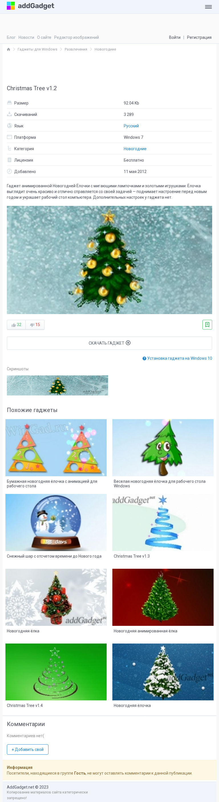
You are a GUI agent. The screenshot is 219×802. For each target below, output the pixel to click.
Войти (175, 37)
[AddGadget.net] (8, 49)
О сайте (44, 37)
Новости (26, 37)
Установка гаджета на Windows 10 (179, 358)
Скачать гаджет (107, 343)
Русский (131, 126)
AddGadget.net (20, 787)
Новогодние (135, 148)
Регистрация (199, 37)
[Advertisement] (109, 68)
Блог (11, 37)
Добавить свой (29, 749)
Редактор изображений (76, 37)
